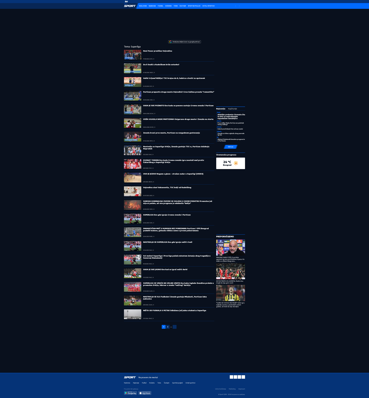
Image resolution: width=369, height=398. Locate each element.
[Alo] (126, 1)
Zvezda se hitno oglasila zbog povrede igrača (231, 134)
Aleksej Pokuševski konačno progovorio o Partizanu (231, 140)
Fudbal (160, 6)
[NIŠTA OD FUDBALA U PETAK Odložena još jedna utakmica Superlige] (132, 314)
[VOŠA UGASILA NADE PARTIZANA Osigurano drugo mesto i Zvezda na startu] (132, 123)
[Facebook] (231, 377)
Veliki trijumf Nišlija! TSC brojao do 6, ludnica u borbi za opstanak (174, 78)
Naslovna (143, 6)
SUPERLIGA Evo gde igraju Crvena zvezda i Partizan (167, 215)
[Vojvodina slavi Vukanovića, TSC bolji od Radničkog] (132, 191)
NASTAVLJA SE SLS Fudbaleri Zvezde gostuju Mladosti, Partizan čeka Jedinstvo (175, 298)
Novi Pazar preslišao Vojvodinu (157, 51)
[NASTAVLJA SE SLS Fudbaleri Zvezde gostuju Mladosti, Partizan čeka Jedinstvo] (132, 300)
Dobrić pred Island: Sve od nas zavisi (230, 129)
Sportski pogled (194, 6)
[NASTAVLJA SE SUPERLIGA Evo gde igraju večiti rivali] (132, 246)
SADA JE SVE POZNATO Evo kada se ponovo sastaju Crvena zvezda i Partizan (178, 105)
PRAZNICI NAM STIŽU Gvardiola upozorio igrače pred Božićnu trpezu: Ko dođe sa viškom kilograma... (230, 259)
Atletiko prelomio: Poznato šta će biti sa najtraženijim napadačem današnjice (231, 116)
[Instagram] (235, 377)
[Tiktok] (243, 377)
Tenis (176, 6)
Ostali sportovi (208, 6)
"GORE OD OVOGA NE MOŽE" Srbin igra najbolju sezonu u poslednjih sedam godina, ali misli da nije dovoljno (230, 304)
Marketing (232, 389)
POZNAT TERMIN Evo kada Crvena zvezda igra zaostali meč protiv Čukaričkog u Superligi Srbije (173, 161)
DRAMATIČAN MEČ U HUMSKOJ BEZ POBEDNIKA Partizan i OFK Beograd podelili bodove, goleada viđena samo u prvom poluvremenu (176, 229)
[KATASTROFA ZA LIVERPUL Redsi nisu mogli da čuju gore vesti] (230, 271)
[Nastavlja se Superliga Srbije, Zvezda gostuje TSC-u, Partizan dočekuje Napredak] (132, 150)
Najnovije (152, 6)
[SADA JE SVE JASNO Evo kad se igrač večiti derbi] (132, 273)
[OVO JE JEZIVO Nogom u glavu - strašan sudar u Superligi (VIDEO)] (132, 177)
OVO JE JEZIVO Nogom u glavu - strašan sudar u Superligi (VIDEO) (173, 174)
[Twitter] (239, 377)
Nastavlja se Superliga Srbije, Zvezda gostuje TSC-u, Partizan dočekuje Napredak (176, 147)
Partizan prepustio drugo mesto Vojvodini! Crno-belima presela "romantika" (178, 92)
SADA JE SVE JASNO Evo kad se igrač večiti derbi (165, 269)
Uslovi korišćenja (220, 389)
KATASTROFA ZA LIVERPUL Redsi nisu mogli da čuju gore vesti (229, 282)
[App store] (144, 393)
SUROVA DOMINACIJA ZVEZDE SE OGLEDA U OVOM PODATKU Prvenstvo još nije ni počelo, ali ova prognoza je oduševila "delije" (177, 202)
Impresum (241, 389)
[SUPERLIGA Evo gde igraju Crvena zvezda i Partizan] (132, 218)
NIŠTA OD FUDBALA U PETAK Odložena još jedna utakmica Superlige (174, 310)
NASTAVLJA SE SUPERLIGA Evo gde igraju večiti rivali (167, 242)
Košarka (168, 6)
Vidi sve (230, 147)
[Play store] (130, 393)
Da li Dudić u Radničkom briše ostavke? (161, 64)
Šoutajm (183, 6)
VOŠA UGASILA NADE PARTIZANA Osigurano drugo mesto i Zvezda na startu (178, 119)
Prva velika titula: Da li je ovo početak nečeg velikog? (231, 123)
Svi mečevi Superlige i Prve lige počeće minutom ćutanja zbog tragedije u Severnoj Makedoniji (176, 257)
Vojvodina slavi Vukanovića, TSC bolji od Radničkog (167, 187)
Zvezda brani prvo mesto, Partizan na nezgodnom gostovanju (171, 133)
